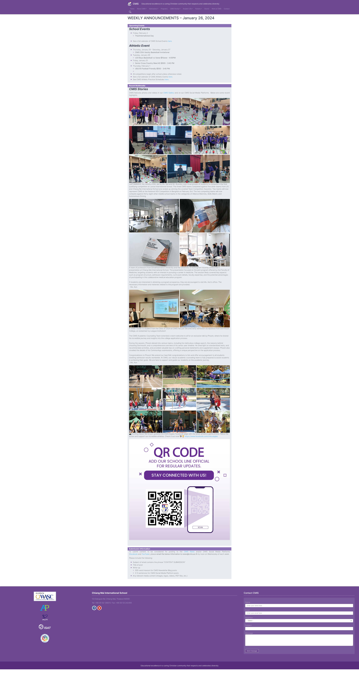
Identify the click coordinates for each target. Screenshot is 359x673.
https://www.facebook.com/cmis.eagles (201, 436)
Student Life (187, 9)
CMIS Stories (174, 9)
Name (247, 602)
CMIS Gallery (168, 93)
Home (132, 9)
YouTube (145, 554)
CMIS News (189, 551)
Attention (249, 618)
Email (247, 610)
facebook (134, 554)
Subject (248, 625)
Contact (227, 9)
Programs (164, 9)
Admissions (153, 9)
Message (249, 633)
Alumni (206, 9)
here (170, 41)
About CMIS (141, 9)
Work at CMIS (216, 9)
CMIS (136, 3)
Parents (198, 9)
